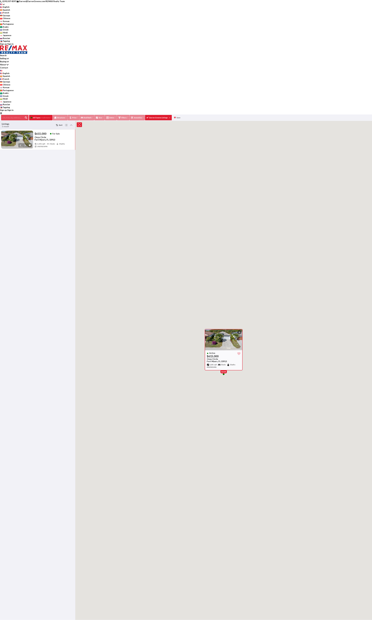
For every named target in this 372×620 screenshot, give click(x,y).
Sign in (10, 44)
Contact (4, 67)
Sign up (3, 44)
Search (3, 55)
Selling (3, 58)
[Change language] (2, 4)
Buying (3, 61)
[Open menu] (1, 113)
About (3, 64)
